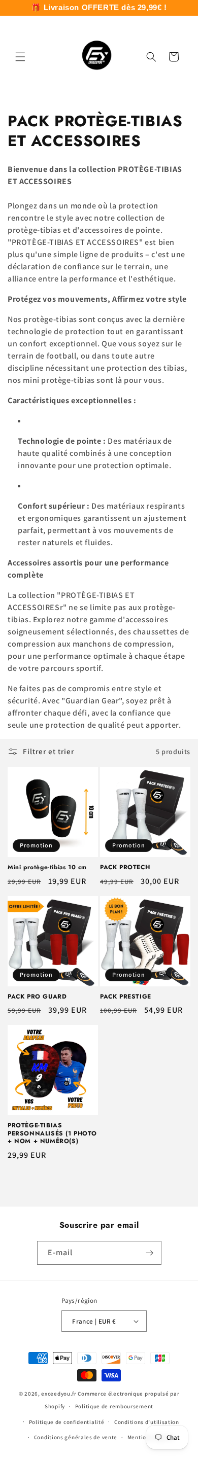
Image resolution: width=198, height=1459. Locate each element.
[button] (20, 57)
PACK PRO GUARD (37, 997)
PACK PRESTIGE (125, 997)
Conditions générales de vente (75, 1437)
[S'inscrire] (150, 1253)
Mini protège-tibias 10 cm (47, 868)
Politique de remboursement (114, 1406)
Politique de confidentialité (67, 1422)
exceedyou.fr (58, 1393)
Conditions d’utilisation (146, 1422)
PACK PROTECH (125, 868)
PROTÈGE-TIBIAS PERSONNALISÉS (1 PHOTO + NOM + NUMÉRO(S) (52, 1134)
